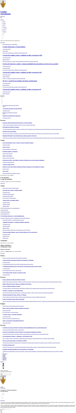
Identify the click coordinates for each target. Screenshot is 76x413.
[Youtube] (3, 38)
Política (4, 21)
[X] (3, 34)
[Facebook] (3, 35)
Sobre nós (4, 29)
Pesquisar (5, 353)
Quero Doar (2, 16)
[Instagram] (3, 37)
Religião (4, 23)
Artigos (4, 25)
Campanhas (5, 27)
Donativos (4, 31)
